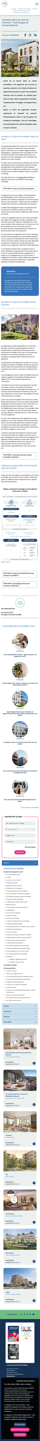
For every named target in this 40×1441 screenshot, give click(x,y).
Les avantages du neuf (13, 874)
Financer (7, 1017)
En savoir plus (20, 1424)
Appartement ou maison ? (14, 885)
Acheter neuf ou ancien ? (13, 880)
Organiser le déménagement (15, 982)
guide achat (22, 177)
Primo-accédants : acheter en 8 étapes (18, 894)
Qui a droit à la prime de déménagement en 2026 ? (20, 800)
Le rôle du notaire (11, 932)
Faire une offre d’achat (13, 913)
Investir (6, 1006)
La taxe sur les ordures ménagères (16, 984)
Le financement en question (14, 943)
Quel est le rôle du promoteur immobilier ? (19, 935)
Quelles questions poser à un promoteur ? (19, 937)
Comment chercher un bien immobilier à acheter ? (17, 456)
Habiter (6, 863)
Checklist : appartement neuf (18, 959)
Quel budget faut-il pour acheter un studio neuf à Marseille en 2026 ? (20, 684)
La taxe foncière (11, 987)
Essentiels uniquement (20, 1429)
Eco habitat (8, 1022)
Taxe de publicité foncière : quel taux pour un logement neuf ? (20, 655)
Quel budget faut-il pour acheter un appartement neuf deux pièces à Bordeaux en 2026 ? (20, 713)
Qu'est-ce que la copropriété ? (15, 995)
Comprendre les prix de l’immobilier (17, 891)
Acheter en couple (11, 883)
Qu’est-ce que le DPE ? (12, 918)
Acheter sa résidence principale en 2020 (18, 948)
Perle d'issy (10, 1214)
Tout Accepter (20, 1435)
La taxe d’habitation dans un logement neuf (19, 976)
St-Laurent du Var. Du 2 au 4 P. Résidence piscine (17, 1095)
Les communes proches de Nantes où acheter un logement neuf (20, 772)
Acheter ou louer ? (11, 971)
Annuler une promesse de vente (15, 940)
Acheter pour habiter (14, 868)
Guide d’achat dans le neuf (13, 872)
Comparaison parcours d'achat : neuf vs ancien (20, 926)
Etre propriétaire (10, 968)
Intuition (9, 1135)
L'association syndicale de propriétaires (18, 979)
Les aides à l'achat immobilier (11, 614)
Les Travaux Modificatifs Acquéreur (16, 954)
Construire (7, 1011)
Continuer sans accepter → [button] (26, 1381)
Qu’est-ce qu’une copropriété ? (23, 188)
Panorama (10, 1253)
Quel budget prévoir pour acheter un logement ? (16, 584)
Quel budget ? (10, 910)
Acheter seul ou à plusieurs (14, 888)
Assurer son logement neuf (14, 973)
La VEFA (8, 877)
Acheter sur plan (11, 915)
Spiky (8, 1292)
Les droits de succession (13, 1000)
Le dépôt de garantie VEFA (14, 924)
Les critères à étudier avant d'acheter (17, 945)
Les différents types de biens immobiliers (18, 896)
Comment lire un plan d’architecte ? (17, 907)
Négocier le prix (10, 904)
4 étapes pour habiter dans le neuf (16, 902)
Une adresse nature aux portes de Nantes (18, 1054)
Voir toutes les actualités (30, 807)
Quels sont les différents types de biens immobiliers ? (18, 574)
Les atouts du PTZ (7, 612)
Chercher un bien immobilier (14, 899)
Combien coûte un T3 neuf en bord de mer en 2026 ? (20, 743)
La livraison (9, 956)
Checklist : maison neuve (16, 962)
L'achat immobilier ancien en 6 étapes (17, 921)
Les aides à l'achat (10, 965)
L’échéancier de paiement (14, 929)
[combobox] (20, 829)
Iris (7, 1175)
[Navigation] (37, 4)
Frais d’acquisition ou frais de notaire (17, 951)
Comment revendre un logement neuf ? (18, 997)
